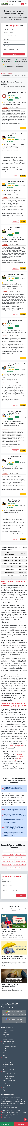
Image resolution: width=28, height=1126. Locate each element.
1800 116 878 (19, 756)
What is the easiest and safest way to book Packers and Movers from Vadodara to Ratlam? (13, 834)
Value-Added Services (9, 1076)
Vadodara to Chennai (8, 854)
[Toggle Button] (26, 4)
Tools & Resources (8, 1039)
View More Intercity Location (14, 868)
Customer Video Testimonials (11, 1044)
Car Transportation (8, 1067)
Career (5, 1048)
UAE (4, 1087)
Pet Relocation (7, 1078)
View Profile (15, 128)
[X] (4, 1007)
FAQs (4, 1050)
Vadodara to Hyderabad (7, 861)
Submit (14, 54)
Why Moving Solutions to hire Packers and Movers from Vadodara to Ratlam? (14, 815)
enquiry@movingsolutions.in (18, 760)
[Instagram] (6, 1007)
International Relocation (9, 1074)
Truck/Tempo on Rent (9, 1080)
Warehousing (6, 1071)
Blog (4, 1055)
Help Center (6, 1034)
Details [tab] (5, 107)
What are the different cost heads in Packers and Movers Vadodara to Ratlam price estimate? (13, 821)
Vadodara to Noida (6, 864)
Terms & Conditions (8, 1030)
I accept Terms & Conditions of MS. (14, 66)
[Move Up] (25, 1119)
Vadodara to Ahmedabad (20, 864)
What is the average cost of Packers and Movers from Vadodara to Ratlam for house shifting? (13, 809)
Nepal (4, 1090)
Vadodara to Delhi (7, 851)
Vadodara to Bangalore (8, 857)
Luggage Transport (8, 1083)
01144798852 (20, 758)
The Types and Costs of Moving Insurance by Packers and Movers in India (14, 958)
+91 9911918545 (7, 1117)
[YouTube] (12, 1007)
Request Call (21, 895)
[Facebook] (1, 1007)
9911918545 (19, 755)
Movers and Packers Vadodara (16, 745)
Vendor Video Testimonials (10, 1046)
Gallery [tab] (18, 107)
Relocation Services (8, 1064)
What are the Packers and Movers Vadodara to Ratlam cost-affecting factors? (13, 789)
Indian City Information (9, 1041)
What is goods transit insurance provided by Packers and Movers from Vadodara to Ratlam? (13, 827)
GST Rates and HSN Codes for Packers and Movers (12, 930)
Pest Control (6, 1085)
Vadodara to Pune (21, 857)
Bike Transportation (8, 1069)
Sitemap (5, 1057)
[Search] (22, 4)
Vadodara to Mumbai (20, 851)
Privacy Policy (6, 1032)
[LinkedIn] (9, 1007)
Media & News (7, 1037)
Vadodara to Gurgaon (21, 861)
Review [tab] (11, 107)
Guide (4, 1053)
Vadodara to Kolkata (20, 854)
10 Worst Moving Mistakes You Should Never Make (12, 985)
